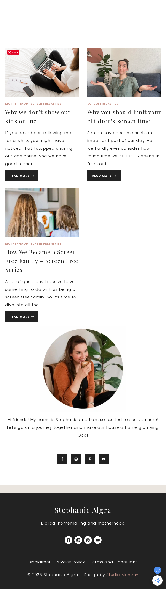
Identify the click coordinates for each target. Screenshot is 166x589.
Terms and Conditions (114, 562)
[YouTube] (98, 540)
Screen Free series (45, 103)
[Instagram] (78, 540)
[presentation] (42, 72)
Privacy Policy (70, 562)
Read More (24, 176)
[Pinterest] (88, 540)
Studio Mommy (122, 574)
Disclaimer (39, 562)
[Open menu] (157, 19)
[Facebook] (68, 540)
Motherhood (16, 103)
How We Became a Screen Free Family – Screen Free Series (41, 260)
